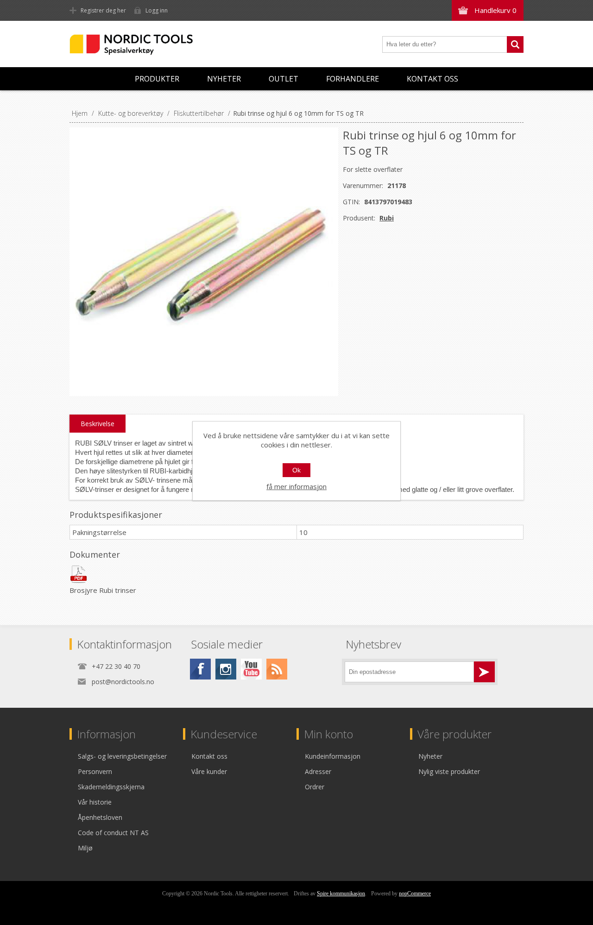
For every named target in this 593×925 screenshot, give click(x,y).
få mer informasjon (296, 486)
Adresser (318, 771)
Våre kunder (209, 771)
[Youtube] (251, 669)
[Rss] (276, 669)
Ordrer (314, 786)
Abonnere (484, 671)
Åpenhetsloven (100, 817)
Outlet (283, 79)
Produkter (157, 79)
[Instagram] (225, 669)
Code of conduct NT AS (113, 832)
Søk (515, 44)
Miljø (85, 847)
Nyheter (224, 79)
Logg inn (156, 10)
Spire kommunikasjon (341, 893)
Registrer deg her (103, 10)
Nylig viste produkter (449, 771)
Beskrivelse (97, 423)
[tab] (97, 424)
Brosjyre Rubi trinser (102, 590)
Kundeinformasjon (332, 756)
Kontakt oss (432, 79)
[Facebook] (200, 669)
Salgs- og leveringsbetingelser (122, 756)
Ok (296, 470)
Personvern (95, 771)
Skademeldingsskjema (111, 786)
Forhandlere (352, 79)
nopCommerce (415, 893)
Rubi (386, 218)
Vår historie (95, 802)
